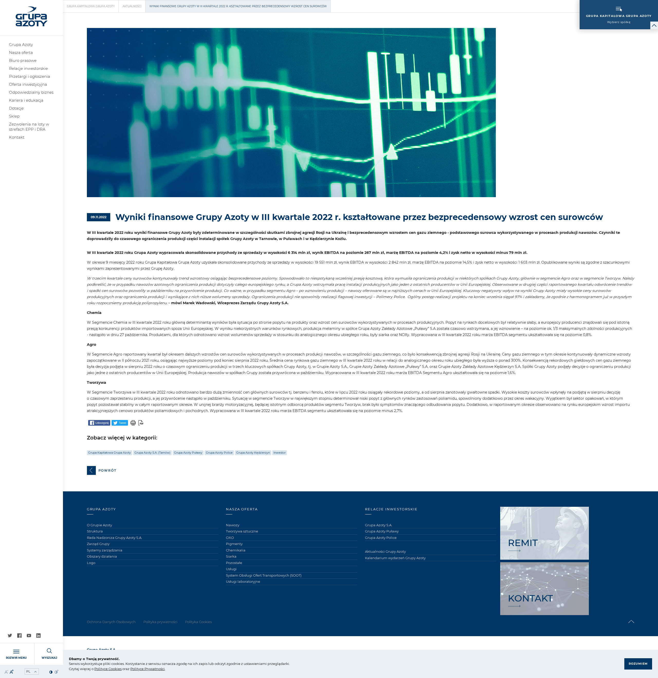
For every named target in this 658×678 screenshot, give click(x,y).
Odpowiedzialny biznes (31, 92)
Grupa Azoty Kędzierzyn (253, 452)
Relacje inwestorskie (28, 68)
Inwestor (279, 452)
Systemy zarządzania (104, 550)
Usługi (231, 569)
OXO (230, 538)
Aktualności (132, 6)
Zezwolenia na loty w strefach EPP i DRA (29, 127)
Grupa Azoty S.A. (378, 525)
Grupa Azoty (21, 44)
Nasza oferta (21, 52)
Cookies (115, 669)
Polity (99, 669)
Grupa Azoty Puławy (188, 452)
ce (106, 669)
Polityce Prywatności (147, 669)
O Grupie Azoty (99, 525)
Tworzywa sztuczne (242, 531)
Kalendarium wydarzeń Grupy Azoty (395, 558)
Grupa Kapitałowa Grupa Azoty (91, 6)
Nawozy (232, 525)
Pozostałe (234, 563)
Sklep (14, 116)
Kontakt (16, 137)
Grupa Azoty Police (219, 452)
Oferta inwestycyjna (28, 84)
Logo (91, 563)
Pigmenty (234, 544)
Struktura (95, 531)
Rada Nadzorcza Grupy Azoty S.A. (114, 538)
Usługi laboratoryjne (243, 581)
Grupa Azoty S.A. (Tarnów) (152, 452)
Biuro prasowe (22, 60)
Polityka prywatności (160, 622)
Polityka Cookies (198, 622)
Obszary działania (102, 556)
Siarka (231, 556)
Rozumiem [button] (638, 663)
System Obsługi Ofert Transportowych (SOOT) (263, 575)
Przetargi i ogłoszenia (29, 76)
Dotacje (16, 108)
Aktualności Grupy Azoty (385, 551)
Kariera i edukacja (26, 100)
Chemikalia (235, 550)
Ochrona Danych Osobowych (111, 622)
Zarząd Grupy (98, 544)
